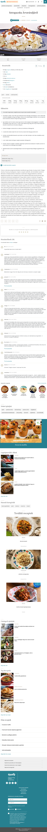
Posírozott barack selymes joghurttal (11, 730)
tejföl (6, 87)
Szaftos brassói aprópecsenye (23, 607)
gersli (12, 506)
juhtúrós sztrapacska (7, 5)
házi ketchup (18, 409)
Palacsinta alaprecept (19, 702)
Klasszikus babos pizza (8, 740)
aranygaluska (31, 5)
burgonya (9, 69)
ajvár (3, 409)
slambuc (17, 506)
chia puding (19, 412)
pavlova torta (9, 409)
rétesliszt (9, 74)
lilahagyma (11, 80)
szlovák (7, 94)
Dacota (23, 16)
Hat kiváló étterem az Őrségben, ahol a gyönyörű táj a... (23, 653)
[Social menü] (36, 1)
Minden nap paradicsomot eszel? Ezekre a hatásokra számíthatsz (24, 458)
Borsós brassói (23, 541)
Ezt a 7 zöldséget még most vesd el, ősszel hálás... (24, 640)
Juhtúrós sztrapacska (23, 574)
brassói (28, 506)
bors (4, 84)
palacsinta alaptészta (18, 700)
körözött (26, 412)
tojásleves (32, 412)
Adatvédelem (23, 789)
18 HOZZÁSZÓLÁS (34, 20)
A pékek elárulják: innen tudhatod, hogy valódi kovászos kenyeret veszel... (24, 485)
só (6, 76)
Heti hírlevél (19, 809)
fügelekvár (33, 409)
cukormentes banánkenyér (8, 412)
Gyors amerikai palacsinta (20, 689)
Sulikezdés (16, 455)
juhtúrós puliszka (41, 5)
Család (15, 468)
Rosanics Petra (23, 579)
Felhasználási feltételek (23, 787)
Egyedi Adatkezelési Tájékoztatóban (16, 822)
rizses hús (23, 506)
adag (40, 66)
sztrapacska (27, 7)
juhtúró (8, 82)
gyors (3, 94)
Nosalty (23, 612)
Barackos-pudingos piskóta (9, 735)
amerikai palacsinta (18, 686)
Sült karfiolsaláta (6, 750)
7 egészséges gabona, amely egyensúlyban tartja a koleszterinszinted (24, 471)
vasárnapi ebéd (14, 94)
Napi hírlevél (12, 809)
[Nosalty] (3, 2)
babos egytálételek (5, 506)
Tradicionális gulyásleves (20, 676)
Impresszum (23, 792)
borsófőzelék (40, 412)
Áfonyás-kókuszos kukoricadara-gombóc (13, 745)
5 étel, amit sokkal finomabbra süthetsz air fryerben (24, 627)
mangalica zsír (8, 89)
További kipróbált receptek (9, 165)
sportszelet (16, 5)
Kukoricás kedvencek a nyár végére (13, 765)
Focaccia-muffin (6, 724)
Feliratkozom (23, 802)
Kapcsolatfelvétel (23, 790)
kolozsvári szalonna (10, 78)
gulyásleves (16, 673)
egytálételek (20, 7)
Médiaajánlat (23, 793)
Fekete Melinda (23, 546)
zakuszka (24, 5)
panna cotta (26, 409)
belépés (11, 242)
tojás (6, 72)
